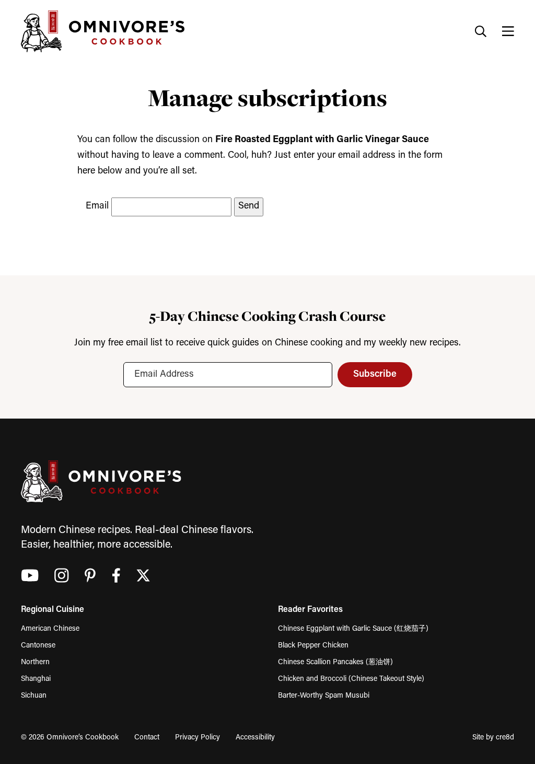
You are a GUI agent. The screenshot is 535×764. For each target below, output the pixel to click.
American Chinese (50, 629)
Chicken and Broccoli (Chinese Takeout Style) (351, 679)
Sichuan (33, 696)
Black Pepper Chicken (313, 646)
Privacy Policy (197, 738)
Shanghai (36, 679)
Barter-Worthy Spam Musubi (323, 696)
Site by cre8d (493, 738)
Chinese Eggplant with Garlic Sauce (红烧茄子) (353, 629)
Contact (146, 738)
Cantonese (38, 646)
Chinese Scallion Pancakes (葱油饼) (335, 662)
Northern (35, 662)
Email (97, 206)
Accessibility (255, 738)
